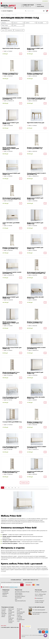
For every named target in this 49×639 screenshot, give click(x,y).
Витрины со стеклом (11, 621)
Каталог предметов (7, 11)
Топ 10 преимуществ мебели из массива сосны (39, 613)
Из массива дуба (21, 612)
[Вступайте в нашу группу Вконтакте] (40, 632)
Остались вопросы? (16, 579)
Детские (3, 612)
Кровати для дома (11, 615)
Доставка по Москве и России (22, 591)
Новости (4, 594)
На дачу (19, 615)
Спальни (3, 610)
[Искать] (25, 10)
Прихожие (3, 613)
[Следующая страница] (18, 488)
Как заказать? (45, 1)
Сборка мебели (18, 594)
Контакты (39, 4)
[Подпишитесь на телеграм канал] (46, 632)
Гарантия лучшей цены (20, 600)
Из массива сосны (19, 609)
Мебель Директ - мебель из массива (11, 627)
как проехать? (39, 598)
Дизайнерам (5, 593)
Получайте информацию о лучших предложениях (12, 582)
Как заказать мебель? (20, 596)
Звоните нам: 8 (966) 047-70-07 (30, 579)
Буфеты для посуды (11, 609)
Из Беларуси (20, 613)
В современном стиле (20, 620)
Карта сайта (3, 625)
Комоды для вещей (11, 612)
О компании (5, 591)
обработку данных (13, 587)
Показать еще (24, 482)
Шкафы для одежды (11, 618)
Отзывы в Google (39, 602)
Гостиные (3, 609)
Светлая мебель (3, 615)
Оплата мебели (18, 593)
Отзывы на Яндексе (39, 600)
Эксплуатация (18, 597)
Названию (9, 30)
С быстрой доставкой (19, 617)
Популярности (18, 30)
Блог (16, 599)
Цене (3, 30)
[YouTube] (43, 632)
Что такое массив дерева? (38, 609)
